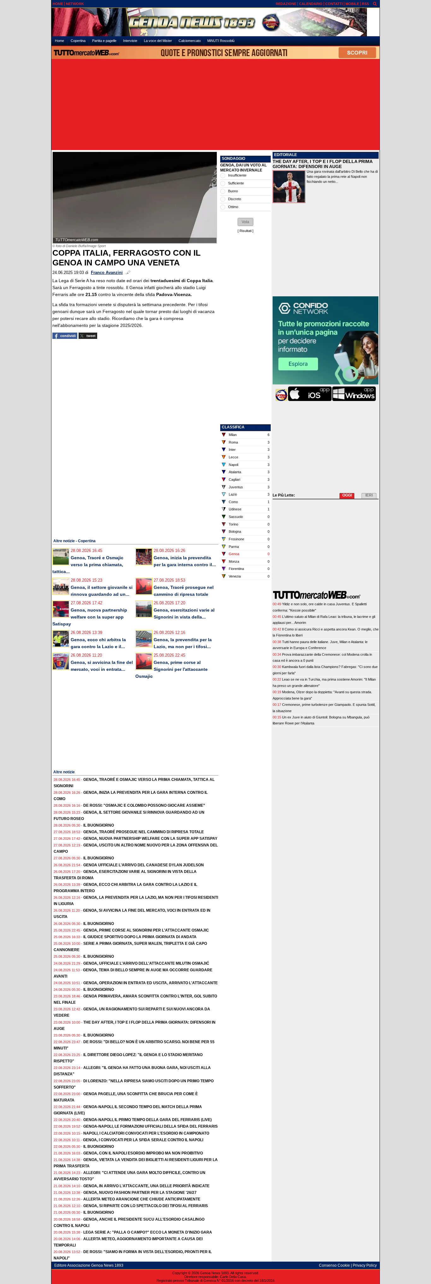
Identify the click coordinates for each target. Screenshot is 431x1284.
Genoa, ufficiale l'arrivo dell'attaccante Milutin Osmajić (146, 963)
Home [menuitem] (59, 41)
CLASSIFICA (233, 427)
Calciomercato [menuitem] (190, 41)
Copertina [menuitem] (78, 41)
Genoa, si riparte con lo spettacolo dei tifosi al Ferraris (145, 1206)
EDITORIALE (285, 155)
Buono (233, 191)
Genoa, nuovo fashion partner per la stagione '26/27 (140, 1192)
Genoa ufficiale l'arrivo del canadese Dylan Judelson (143, 865)
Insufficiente (237, 175)
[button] (245, 222)
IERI (369, 495)
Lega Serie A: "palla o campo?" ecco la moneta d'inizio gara (147, 1232)
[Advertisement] (215, 105)
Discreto (234, 199)
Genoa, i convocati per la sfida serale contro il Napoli (143, 1140)
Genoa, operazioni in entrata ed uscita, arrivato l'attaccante (150, 983)
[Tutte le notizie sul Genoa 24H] (215, 22)
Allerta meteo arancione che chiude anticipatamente (141, 1199)
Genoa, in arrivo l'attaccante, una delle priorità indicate (146, 1186)
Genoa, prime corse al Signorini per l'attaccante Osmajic (171, 669)
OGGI (347, 495)
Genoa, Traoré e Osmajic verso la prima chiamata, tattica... (87, 564)
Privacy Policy (365, 1265)
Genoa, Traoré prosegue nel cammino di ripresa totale (143, 832)
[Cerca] (375, 3)
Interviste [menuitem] (130, 41)
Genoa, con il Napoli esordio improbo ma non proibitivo (143, 1153)
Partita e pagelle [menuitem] (104, 41)
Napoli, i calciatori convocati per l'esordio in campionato (146, 1133)
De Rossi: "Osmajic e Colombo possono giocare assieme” (144, 805)
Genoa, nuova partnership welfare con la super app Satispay (89, 616)
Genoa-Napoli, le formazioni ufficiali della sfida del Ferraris (150, 1126)
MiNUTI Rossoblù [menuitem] (220, 41)
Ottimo (233, 207)
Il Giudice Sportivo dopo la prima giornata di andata (140, 937)
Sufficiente (236, 183)
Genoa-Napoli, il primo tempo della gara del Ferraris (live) (147, 1120)
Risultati (245, 231)
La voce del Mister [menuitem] (158, 41)
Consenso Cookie (334, 1265)
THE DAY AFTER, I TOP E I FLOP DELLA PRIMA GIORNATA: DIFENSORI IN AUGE (322, 164)
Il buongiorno (98, 825)
